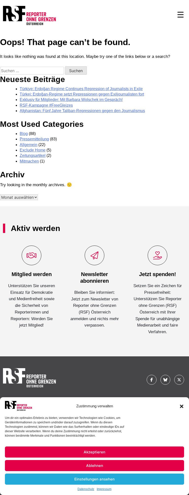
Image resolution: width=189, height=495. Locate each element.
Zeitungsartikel (33, 155)
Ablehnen (94, 465)
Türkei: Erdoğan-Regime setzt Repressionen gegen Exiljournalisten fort (82, 94)
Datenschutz (86, 489)
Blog (24, 134)
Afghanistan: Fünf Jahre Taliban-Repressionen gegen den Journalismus (82, 111)
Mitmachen (29, 161)
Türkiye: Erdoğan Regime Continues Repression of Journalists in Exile (81, 89)
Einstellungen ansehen (94, 479)
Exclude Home (33, 150)
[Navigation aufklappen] (180, 15)
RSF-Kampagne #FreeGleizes (46, 105)
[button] (181, 405)
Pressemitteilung (34, 139)
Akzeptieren (94, 452)
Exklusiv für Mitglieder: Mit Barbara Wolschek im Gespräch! (71, 100)
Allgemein (28, 145)
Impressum (104, 489)
